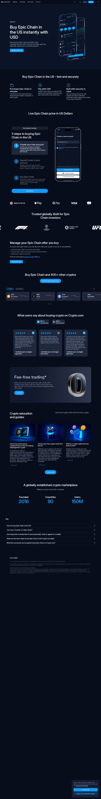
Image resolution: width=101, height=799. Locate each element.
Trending (10, 288)
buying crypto (29, 257)
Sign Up (91, 2)
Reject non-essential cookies (85, 793)
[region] (86, 789)
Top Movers (20, 288)
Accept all (85, 789)
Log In (85, 2)
